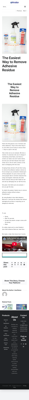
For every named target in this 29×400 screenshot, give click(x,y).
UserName (17, 290)
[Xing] (24, 265)
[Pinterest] (18, 265)
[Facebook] (12, 263)
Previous (19, 10)
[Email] (12, 267)
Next (24, 10)
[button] (3, 307)
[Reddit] (18, 263)
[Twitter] (15, 263)
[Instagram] (23, 344)
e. (22, 229)
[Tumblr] (15, 265)
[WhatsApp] (24, 263)
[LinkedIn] (21, 263)
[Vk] (21, 265)
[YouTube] (25, 344)
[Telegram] (12, 265)
